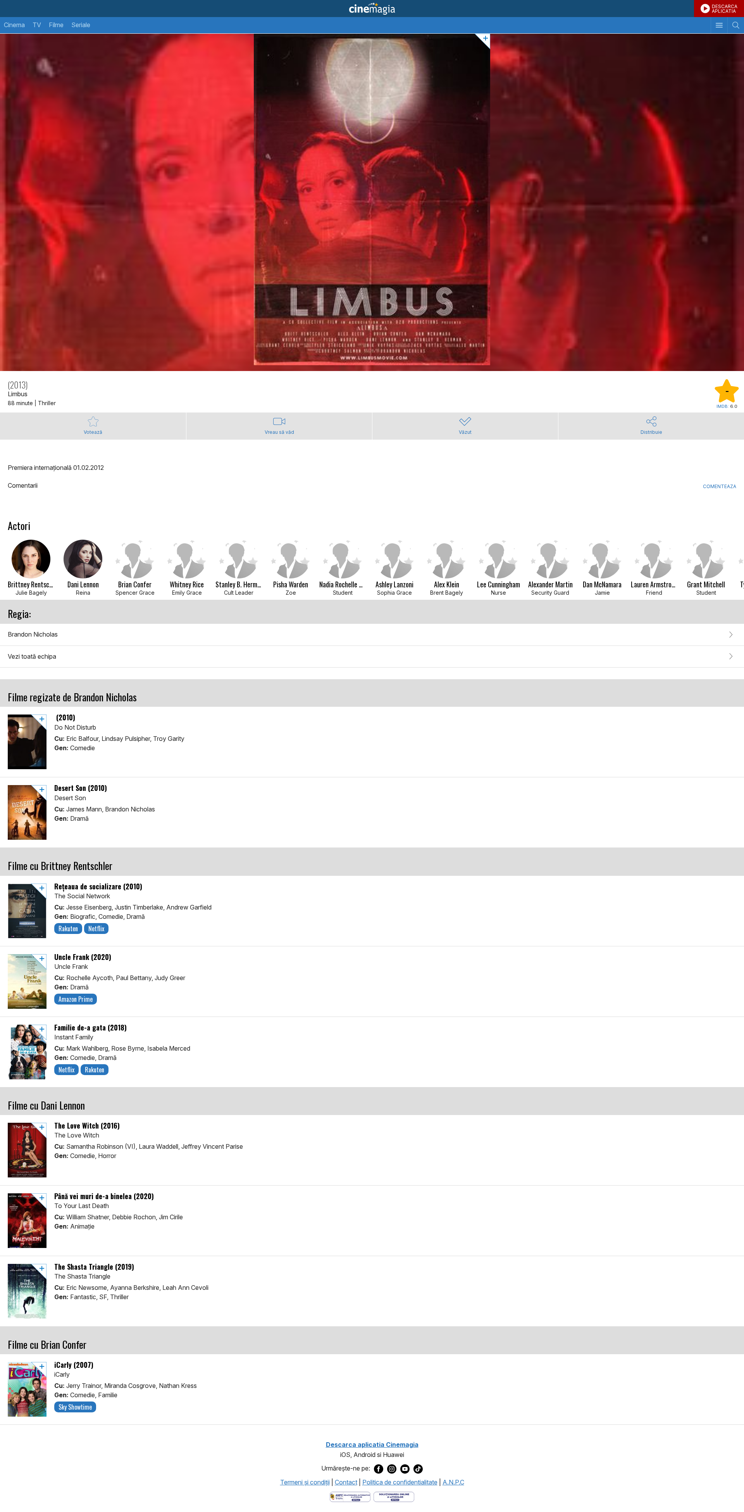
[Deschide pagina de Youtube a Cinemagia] (405, 1469)
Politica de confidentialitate (399, 1482)
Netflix (96, 928)
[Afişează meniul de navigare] (719, 25)
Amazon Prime (76, 999)
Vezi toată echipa (32, 656)
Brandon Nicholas (33, 634)
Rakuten (68, 928)
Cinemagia (372, 8)
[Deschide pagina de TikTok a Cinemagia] (418, 1469)
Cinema (14, 25)
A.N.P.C (453, 1482)
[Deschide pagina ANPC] (350, 1496)
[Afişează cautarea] (735, 25)
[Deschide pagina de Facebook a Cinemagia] (378, 1469)
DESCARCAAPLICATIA (724, 8)
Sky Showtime (75, 1407)
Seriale (80, 25)
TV (37, 25)
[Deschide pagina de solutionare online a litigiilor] (394, 1496)
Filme (56, 25)
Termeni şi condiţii (305, 1482)
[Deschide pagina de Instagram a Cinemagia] (391, 1469)
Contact (346, 1482)
